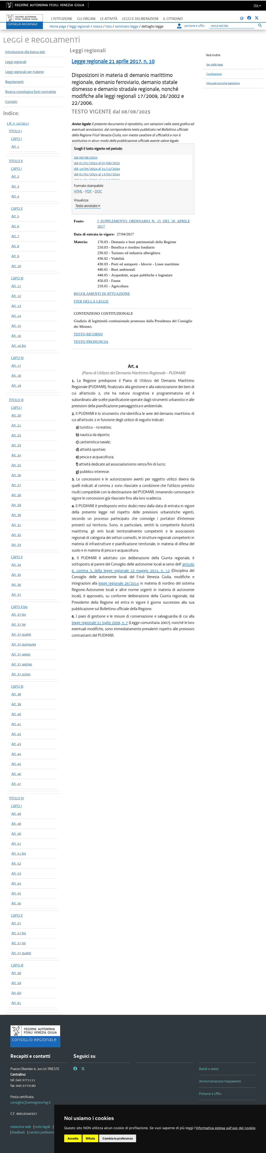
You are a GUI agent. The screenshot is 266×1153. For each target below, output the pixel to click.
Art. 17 (16, 365)
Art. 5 (15, 216)
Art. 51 (16, 843)
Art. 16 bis (18, 345)
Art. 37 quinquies (23, 644)
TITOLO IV (16, 798)
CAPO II (16, 208)
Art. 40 (16, 714)
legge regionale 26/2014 (119, 583)
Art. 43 (16, 744)
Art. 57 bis (18, 933)
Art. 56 (16, 903)
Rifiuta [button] (90, 1138)
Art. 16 (16, 335)
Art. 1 (15, 146)
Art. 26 (16, 475)
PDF (88, 191)
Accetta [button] (73, 1138)
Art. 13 (16, 305)
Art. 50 (16, 833)
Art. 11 (16, 286)
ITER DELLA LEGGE (91, 301)
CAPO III (17, 278)
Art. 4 (15, 196)
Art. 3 (15, 186)
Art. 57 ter (18, 943)
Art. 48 (16, 813)
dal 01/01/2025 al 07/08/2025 (97, 163)
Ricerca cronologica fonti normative (30, 91)
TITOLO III (16, 400)
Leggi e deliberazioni (140, 19)
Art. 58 (16, 973)
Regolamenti (14, 81)
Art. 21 (16, 425)
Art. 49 (16, 823)
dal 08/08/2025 (85, 157)
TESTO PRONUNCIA (91, 342)
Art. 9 (15, 256)
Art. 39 (16, 704)
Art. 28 (16, 495)
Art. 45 (16, 764)
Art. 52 (16, 863)
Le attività (108, 19)
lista (109, 26)
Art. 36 (16, 584)
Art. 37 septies (21, 664)
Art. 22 (16, 435)
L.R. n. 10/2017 (18, 123)
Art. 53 (16, 873)
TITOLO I (15, 131)
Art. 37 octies (20, 674)
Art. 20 (16, 415)
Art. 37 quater (21, 634)
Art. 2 (15, 176)
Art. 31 (16, 525)
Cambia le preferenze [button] (117, 1138)
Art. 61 (16, 1003)
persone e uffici (195, 26)
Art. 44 (16, 754)
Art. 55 (16, 893)
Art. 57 (16, 923)
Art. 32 (16, 535)
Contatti (11, 101)
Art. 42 (16, 734)
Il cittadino (173, 19)
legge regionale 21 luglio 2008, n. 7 (100, 622)
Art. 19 (16, 385)
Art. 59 (16, 983)
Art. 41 (16, 724)
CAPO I (16, 139)
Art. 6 (15, 226)
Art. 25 (16, 465)
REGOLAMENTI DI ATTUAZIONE (102, 294)
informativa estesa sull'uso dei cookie (225, 1128)
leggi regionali (79, 26)
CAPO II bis (19, 607)
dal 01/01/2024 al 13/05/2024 (97, 174)
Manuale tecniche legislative (223, 83)
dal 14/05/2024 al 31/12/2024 (97, 168)
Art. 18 (16, 375)
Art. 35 (16, 574)
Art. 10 (16, 266)
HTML (78, 191)
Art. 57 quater (21, 953)
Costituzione (214, 74)
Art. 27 (16, 485)
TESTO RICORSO (88, 334)
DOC (98, 191)
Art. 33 (16, 544)
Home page (57, 26)
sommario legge (126, 26)
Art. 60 (16, 993)
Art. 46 (16, 774)
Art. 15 (16, 325)
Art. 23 (16, 445)
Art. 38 (16, 694)
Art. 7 (15, 236)
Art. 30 (16, 515)
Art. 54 (16, 883)
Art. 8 (15, 246)
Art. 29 (16, 505)
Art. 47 (16, 783)
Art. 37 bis (18, 614)
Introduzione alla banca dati (25, 52)
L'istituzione (61, 19)
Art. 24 (16, 455)
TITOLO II (16, 161)
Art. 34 (16, 564)
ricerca (97, 26)
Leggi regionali (15, 62)
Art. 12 (16, 296)
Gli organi (86, 19)
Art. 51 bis (18, 853)
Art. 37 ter (18, 624)
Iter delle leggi (214, 65)
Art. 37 (16, 594)
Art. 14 (16, 315)
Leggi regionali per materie (24, 71)
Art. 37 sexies (20, 654)
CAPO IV (17, 358)
